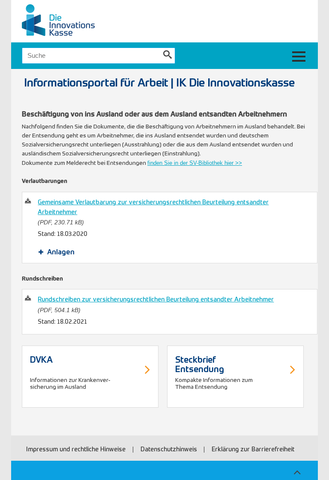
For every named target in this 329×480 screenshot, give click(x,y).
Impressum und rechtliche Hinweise (76, 450)
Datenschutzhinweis (169, 450)
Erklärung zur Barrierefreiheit (253, 450)
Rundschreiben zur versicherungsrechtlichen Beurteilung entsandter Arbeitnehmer (156, 300)
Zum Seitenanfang (297, 471)
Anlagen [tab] (61, 252)
